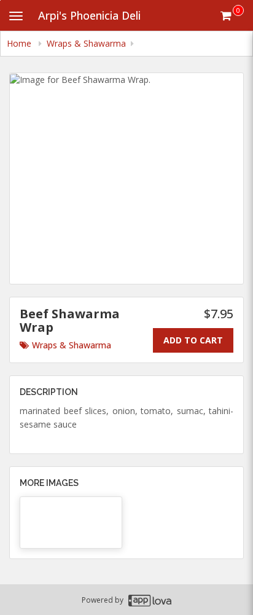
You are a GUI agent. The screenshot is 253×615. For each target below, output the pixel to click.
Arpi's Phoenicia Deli (89, 15)
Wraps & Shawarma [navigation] (86, 43)
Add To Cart (193, 340)
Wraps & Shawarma (71, 345)
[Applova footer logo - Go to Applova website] (149, 599)
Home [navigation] (20, 43)
